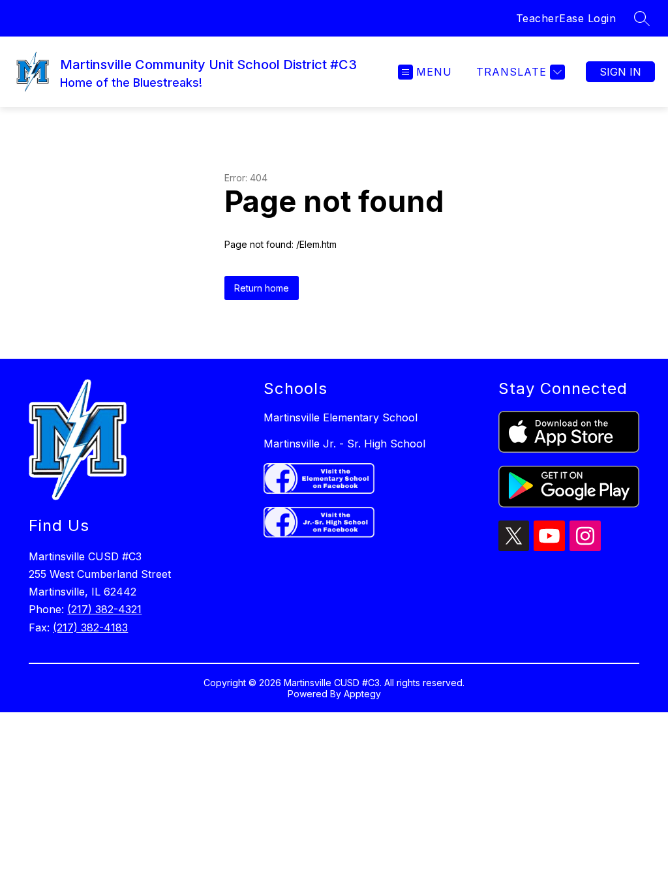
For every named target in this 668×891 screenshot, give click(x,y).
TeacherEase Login (566, 18)
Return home (261, 288)
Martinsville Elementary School (341, 417)
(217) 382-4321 (104, 609)
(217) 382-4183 (90, 627)
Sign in (620, 71)
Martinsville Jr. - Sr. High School (344, 443)
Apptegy (362, 693)
